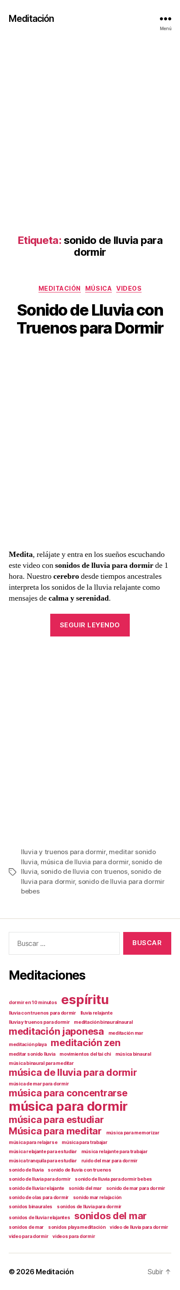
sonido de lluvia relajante (36, 1188)
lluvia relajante (96, 1013)
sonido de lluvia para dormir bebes (113, 1179)
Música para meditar (55, 1131)
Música (98, 288)
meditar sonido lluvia (32, 1054)
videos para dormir (73, 1236)
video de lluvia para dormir (139, 1227)
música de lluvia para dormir (84, 862)
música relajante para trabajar (114, 1151)
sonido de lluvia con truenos (84, 871)
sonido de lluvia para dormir (39, 1179)
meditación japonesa (56, 1031)
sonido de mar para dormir (135, 1188)
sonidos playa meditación (77, 1227)
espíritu (85, 999)
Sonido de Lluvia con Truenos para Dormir (90, 318)
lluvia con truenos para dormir (42, 1013)
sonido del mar (85, 1188)
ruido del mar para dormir (109, 1161)
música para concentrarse (68, 1093)
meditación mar (125, 1033)
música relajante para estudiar (43, 1151)
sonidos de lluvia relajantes (39, 1217)
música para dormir (68, 1106)
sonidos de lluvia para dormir (89, 1207)
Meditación (31, 18)
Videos (129, 288)
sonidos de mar (26, 1227)
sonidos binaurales (30, 1207)
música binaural (133, 1054)
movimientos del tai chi (85, 1054)
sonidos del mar (110, 1215)
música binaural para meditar (41, 1063)
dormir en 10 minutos (33, 1002)
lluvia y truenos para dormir (63, 852)
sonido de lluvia (26, 1170)
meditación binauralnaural (103, 1022)
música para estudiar (56, 1119)
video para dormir (28, 1236)
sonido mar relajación (97, 1197)
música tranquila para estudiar (43, 1161)
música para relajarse (33, 1142)
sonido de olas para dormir (39, 1197)
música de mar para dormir (39, 1084)
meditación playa (28, 1044)
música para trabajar (84, 1142)
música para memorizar (132, 1133)
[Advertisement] (90, 127)
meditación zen (85, 1042)
